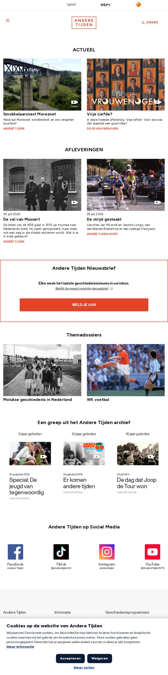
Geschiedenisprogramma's (127, 612)
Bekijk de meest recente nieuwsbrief (82, 288)
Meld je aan (84, 305)
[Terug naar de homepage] (84, 23)
